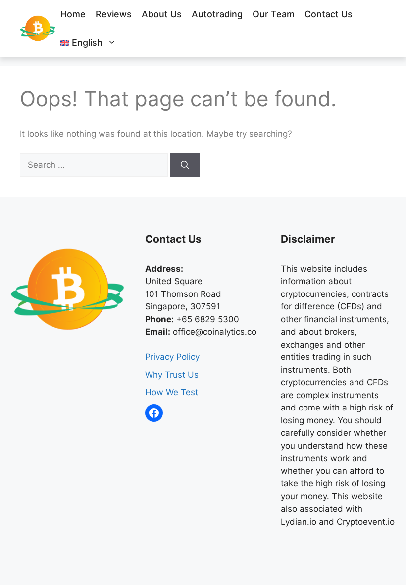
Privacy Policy (172, 357)
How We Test (171, 392)
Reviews (114, 14)
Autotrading (217, 14)
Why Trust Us (172, 375)
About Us (162, 14)
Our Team (274, 14)
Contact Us (328, 14)
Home (73, 14)
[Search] (185, 165)
